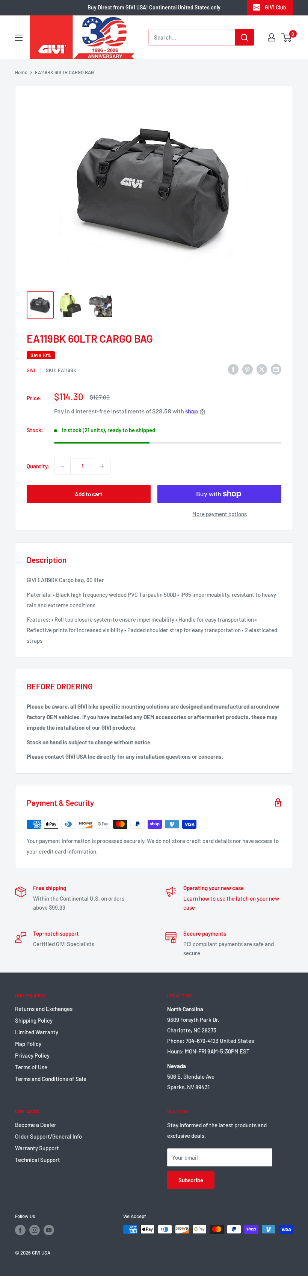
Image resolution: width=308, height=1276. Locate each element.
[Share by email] (276, 369)
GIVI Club (275, 7)
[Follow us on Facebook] (20, 1230)
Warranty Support (37, 1148)
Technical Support (37, 1159)
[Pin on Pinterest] (247, 369)
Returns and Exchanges (43, 1008)
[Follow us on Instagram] (34, 1230)
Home (21, 72)
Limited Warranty (36, 1032)
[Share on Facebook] (233, 369)
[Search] (244, 37)
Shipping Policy (34, 1020)
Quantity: (38, 466)
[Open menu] (19, 38)
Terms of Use (31, 1067)
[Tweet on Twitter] (262, 369)
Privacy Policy (32, 1055)
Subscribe (190, 1180)
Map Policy (28, 1043)
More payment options (219, 514)
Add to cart (89, 494)
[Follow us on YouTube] (49, 1230)
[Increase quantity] (102, 466)
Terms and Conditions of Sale (50, 1078)
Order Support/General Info (48, 1136)
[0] (286, 37)
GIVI (31, 370)
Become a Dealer (35, 1124)
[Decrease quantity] (62, 466)
